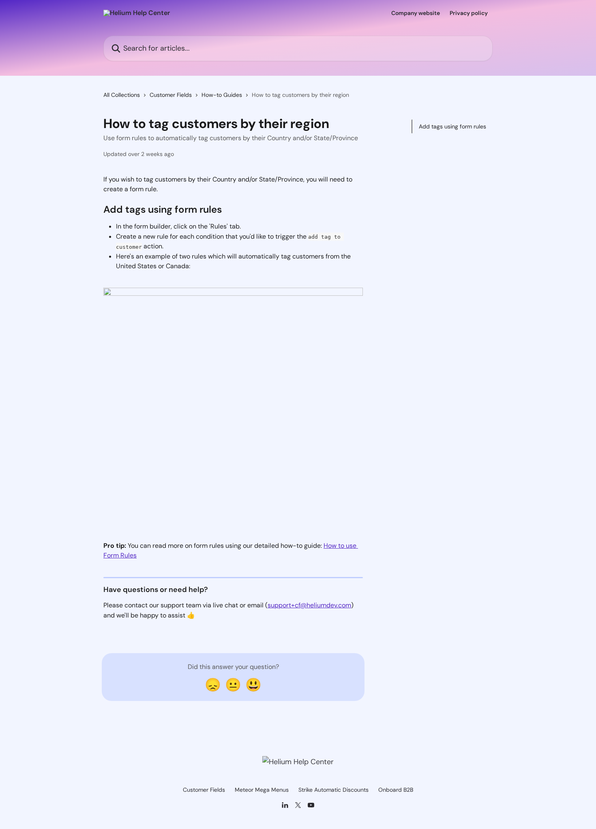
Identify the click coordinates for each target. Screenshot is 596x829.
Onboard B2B (395, 789)
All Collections (121, 94)
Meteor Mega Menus (262, 789)
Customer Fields (171, 94)
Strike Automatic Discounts (333, 789)
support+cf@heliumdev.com (309, 605)
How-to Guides (222, 94)
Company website (415, 13)
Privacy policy (469, 13)
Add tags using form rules (452, 126)
